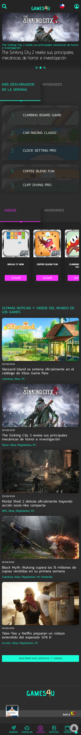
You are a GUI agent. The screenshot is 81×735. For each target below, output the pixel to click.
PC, (38, 576)
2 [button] (41, 68)
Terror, (5, 445)
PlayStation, (24, 445)
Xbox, (17, 378)
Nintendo (46, 576)
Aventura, (7, 378)
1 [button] (37, 68)
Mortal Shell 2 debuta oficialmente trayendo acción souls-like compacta (37, 503)
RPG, (4, 510)
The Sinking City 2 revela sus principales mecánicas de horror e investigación (34, 437)
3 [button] (44, 68)
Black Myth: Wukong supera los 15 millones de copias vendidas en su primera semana (39, 569)
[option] (40, 36)
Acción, (6, 643)
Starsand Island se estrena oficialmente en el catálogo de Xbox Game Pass (38, 371)
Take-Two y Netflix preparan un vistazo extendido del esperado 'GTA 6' (33, 635)
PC (23, 378)
